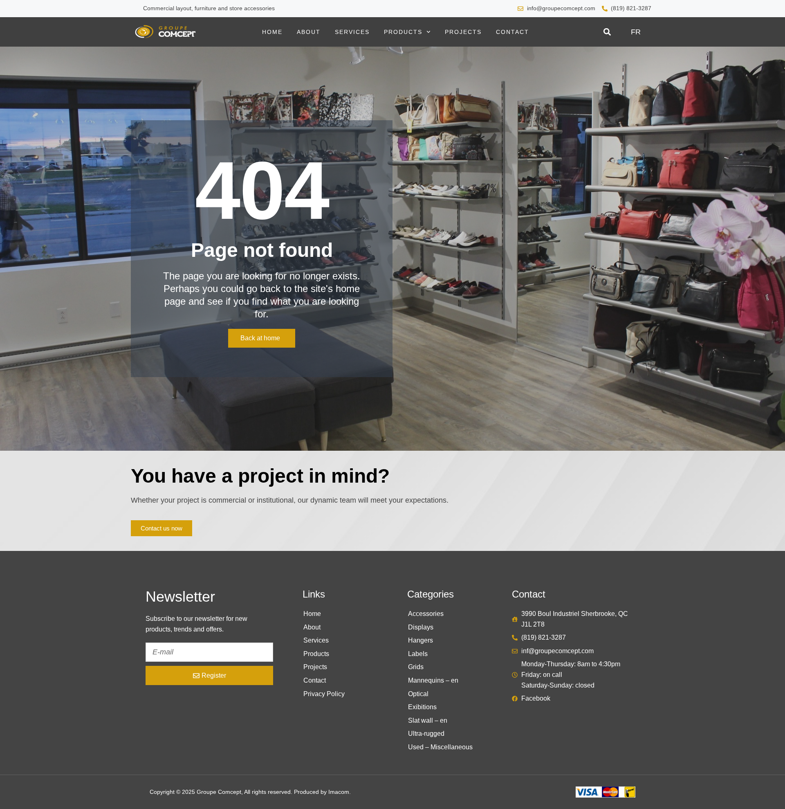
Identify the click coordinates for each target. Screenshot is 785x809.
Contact (512, 32)
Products (403, 32)
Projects (463, 32)
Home (272, 32)
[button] (607, 32)
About (309, 32)
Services (352, 32)
